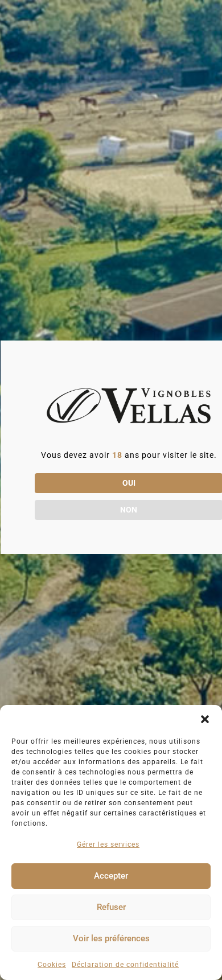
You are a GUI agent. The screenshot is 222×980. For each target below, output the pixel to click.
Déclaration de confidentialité (125, 965)
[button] (205, 719)
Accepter (111, 876)
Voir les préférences (111, 938)
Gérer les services (108, 844)
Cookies (52, 965)
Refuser (111, 907)
